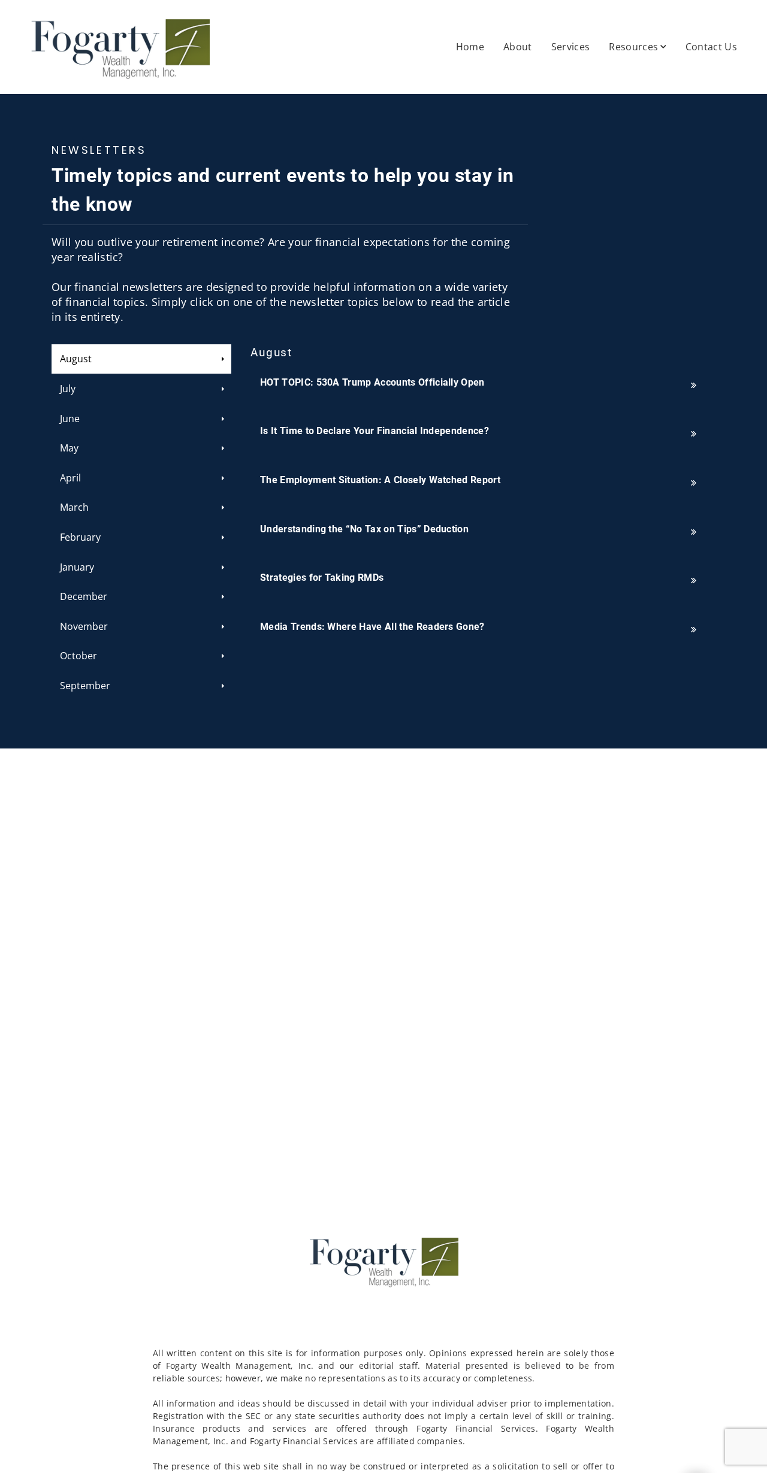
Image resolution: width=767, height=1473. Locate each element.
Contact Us (711, 46)
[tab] (141, 359)
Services (570, 46)
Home (470, 46)
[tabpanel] (482, 495)
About (517, 46)
